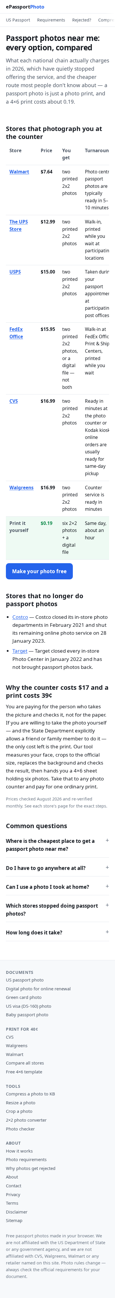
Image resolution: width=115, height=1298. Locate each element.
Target (19, 650)
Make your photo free (39, 571)
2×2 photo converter (26, 1120)
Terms (12, 1203)
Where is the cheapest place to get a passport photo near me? (50, 845)
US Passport (18, 20)
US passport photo (25, 980)
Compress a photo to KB (30, 1094)
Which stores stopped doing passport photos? (52, 909)
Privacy (13, 1194)
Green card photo (24, 997)
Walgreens (21, 488)
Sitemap (14, 1220)
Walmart (19, 172)
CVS (13, 401)
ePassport (25, 6)
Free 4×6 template (24, 1072)
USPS (15, 272)
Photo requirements (26, 1159)
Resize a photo (20, 1102)
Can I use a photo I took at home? (47, 886)
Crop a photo (19, 1111)
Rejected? (81, 20)
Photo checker (20, 1129)
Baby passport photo (27, 1014)
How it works (19, 1151)
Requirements (51, 20)
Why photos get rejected (30, 1168)
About (12, 1177)
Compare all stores (25, 1063)
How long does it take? (34, 932)
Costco (20, 617)
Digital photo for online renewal (38, 989)
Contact (13, 1185)
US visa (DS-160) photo (28, 1006)
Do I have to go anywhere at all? (46, 868)
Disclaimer (16, 1212)
